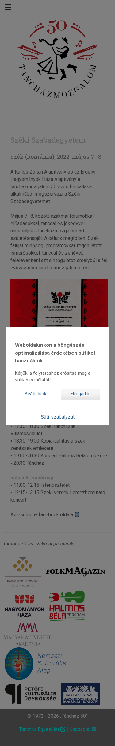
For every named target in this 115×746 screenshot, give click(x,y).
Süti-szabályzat (58, 417)
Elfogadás (80, 393)
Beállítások (35, 393)
